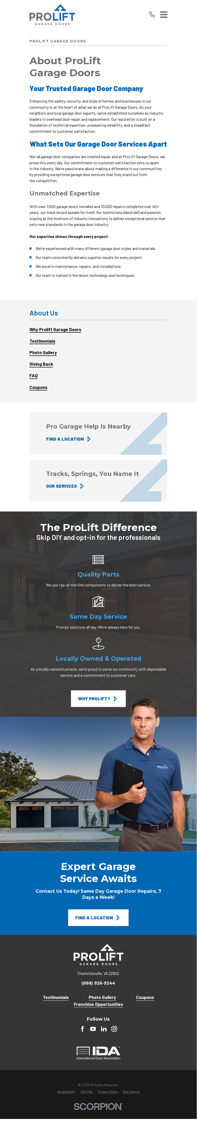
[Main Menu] (163, 14)
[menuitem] (98, 329)
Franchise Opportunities (98, 1004)
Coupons (145, 997)
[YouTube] (93, 1029)
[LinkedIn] (104, 1029)
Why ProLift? (94, 698)
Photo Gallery (102, 997)
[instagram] (114, 1029)
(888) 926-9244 (98, 983)
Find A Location (94, 917)
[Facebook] (82, 1029)
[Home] (52, 14)
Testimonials (56, 997)
